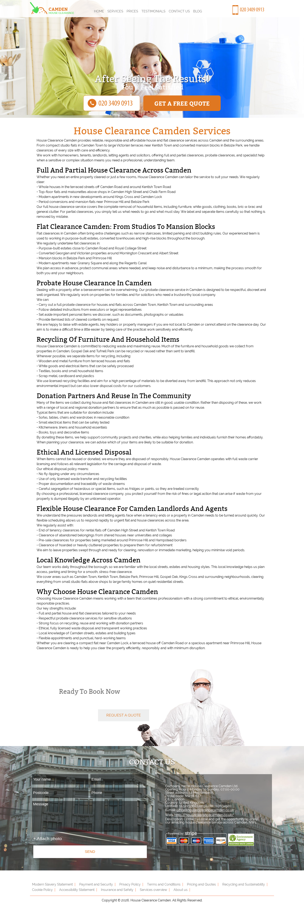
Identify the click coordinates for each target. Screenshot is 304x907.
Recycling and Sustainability (243, 884)
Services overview (153, 890)
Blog (197, 11)
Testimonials (153, 11)
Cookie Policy (42, 890)
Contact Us (179, 11)
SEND (90, 852)
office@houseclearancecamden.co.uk (205, 810)
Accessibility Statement (77, 890)
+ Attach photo (47, 838)
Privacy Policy (130, 884)
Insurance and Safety (117, 890)
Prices (132, 11)
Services (115, 11)
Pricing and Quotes (201, 884)
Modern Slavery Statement (52, 884)
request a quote (123, 715)
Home (99, 11)
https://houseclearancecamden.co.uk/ (204, 815)
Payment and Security (96, 884)
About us (181, 890)
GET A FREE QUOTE (182, 103)
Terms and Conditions (164, 884)
